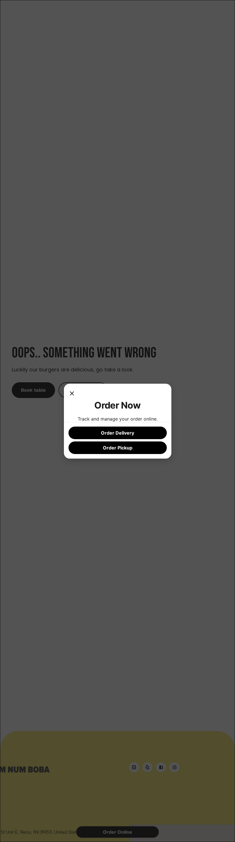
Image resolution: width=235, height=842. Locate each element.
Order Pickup (117, 448)
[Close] (72, 394)
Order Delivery (117, 433)
